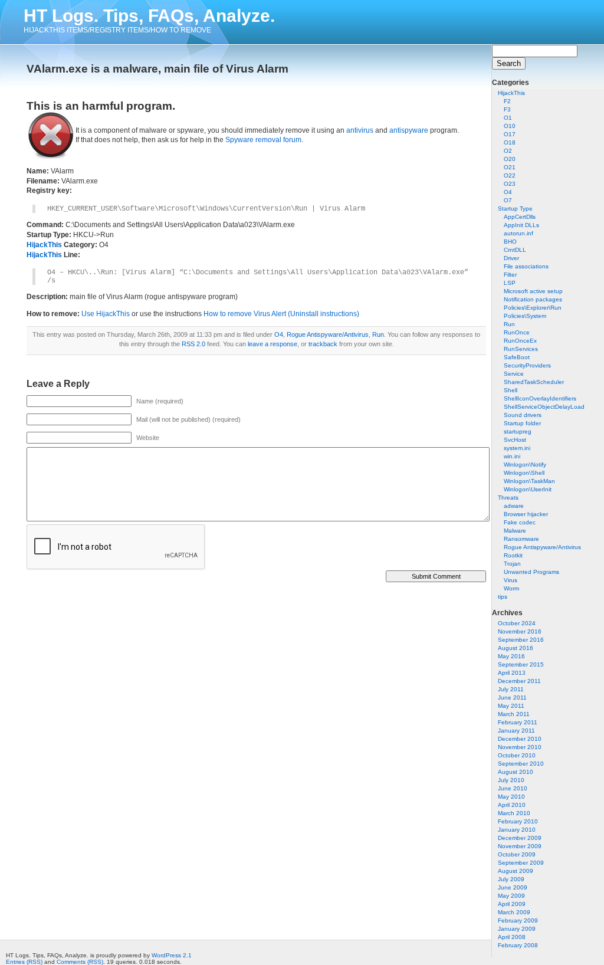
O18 (510, 142)
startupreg (517, 431)
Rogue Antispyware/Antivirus (542, 547)
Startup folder (522, 423)
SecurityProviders (527, 365)
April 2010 (512, 805)
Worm (511, 588)
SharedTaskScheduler (534, 382)
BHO (510, 241)
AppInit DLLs (521, 225)
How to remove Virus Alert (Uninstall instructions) (281, 314)
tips (502, 596)
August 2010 (515, 772)
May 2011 (511, 706)
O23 (510, 183)
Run (509, 324)
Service (514, 373)
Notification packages (533, 299)
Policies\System (525, 316)
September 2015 (521, 664)
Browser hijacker (526, 514)
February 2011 (517, 722)
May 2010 (511, 796)
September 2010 (521, 763)
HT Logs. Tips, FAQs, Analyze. (149, 15)
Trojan (512, 563)
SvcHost (515, 439)
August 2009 (515, 871)
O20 (510, 159)
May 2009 (511, 895)
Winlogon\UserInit (528, 489)
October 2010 (517, 755)
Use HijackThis (105, 314)
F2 (507, 101)
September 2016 (521, 639)
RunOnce (517, 332)
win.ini (512, 456)
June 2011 (512, 697)
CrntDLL (515, 250)
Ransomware (521, 539)
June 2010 (512, 788)
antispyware (408, 130)
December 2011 (519, 681)
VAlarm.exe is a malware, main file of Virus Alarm (157, 69)
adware (514, 506)
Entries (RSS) (24, 962)
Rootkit (513, 555)
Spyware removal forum (263, 140)
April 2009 (512, 904)
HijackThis (511, 93)
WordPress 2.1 (172, 955)
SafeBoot (517, 357)
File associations (526, 266)
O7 (508, 200)
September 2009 (521, 862)
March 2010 (514, 813)
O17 (510, 134)
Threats (508, 497)
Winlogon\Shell (524, 473)
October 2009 (517, 854)
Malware (515, 530)
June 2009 (512, 887)
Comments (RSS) (80, 962)
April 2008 (512, 937)
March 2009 (514, 912)
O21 (510, 167)
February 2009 (518, 920)
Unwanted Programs (531, 572)
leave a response (272, 343)
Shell (510, 390)
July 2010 (511, 780)
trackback (322, 343)
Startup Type (515, 208)
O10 (510, 126)
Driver (511, 258)
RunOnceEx (520, 340)
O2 (508, 150)
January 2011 (516, 730)
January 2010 (517, 829)
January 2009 (517, 928)
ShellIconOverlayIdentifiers (540, 398)
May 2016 (511, 656)
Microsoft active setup (533, 291)
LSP (510, 283)
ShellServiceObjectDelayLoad (544, 406)
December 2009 (519, 838)
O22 (510, 175)
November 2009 (519, 846)
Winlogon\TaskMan (529, 481)
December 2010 (519, 739)
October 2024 (517, 623)
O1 (508, 117)
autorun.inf (518, 233)
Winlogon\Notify (525, 464)
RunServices (521, 349)
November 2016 (519, 631)
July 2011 (511, 689)
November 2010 (519, 747)
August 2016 (515, 648)
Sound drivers (522, 415)
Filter (510, 274)
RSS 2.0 (193, 343)
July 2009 (511, 879)
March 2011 (514, 714)
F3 (507, 109)
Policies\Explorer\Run (533, 307)
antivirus (359, 130)
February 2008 (518, 945)
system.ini (517, 448)
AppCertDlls (520, 217)
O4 (508, 192)
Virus (510, 580)
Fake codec (520, 522)
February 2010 (518, 821)
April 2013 (512, 672)
